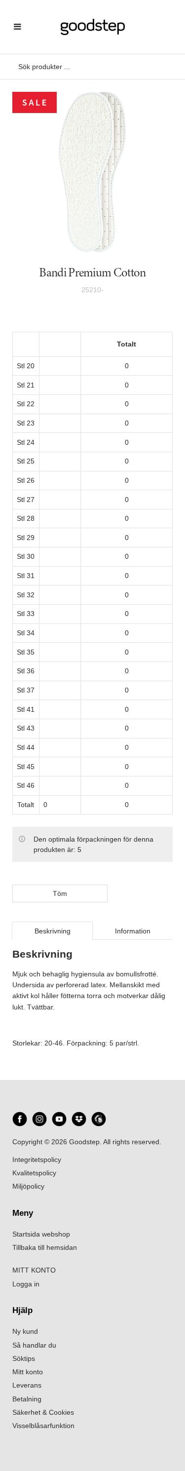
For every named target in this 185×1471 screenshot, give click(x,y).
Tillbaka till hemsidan (44, 1247)
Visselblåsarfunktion (43, 1426)
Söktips (23, 1358)
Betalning (26, 1399)
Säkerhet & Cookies (43, 1412)
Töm (60, 893)
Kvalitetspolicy (34, 1173)
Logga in (25, 1284)
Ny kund (25, 1331)
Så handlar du (34, 1345)
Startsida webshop (41, 1234)
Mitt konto (27, 1372)
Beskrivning (53, 931)
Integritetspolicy (36, 1159)
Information (132, 931)
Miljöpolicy (28, 1186)
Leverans (26, 1385)
